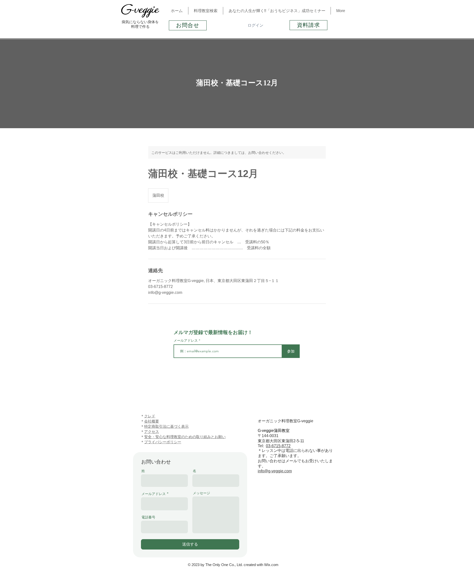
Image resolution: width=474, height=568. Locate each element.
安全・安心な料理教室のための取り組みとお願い (185, 437)
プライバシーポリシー (162, 442)
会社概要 (151, 421)
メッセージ (201, 493)
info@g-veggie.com (275, 471)
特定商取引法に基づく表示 (166, 426)
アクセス (151, 431)
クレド (149, 416)
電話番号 (148, 517)
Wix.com (271, 565)
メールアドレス (186, 340)
